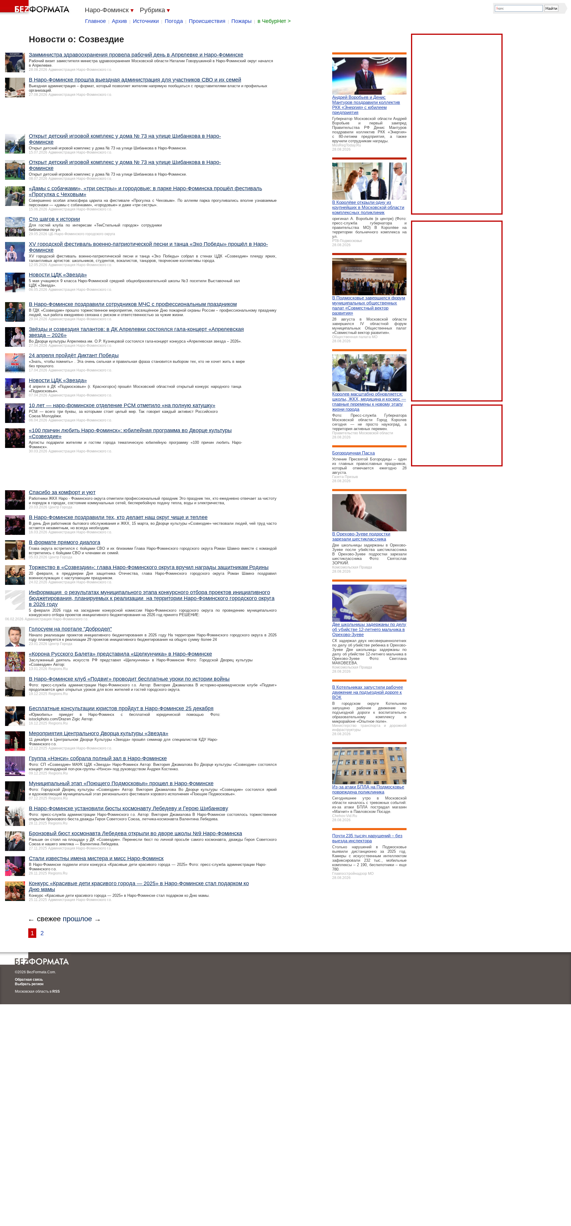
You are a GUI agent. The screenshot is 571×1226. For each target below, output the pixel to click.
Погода (174, 21)
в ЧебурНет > (274, 21)
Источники (146, 21)
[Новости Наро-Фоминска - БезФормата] (35, 7)
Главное (95, 21)
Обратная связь (29, 979)
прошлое (77, 919)
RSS (56, 991)
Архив (119, 21)
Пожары (241, 21)
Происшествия (207, 21)
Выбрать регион (29, 984)
